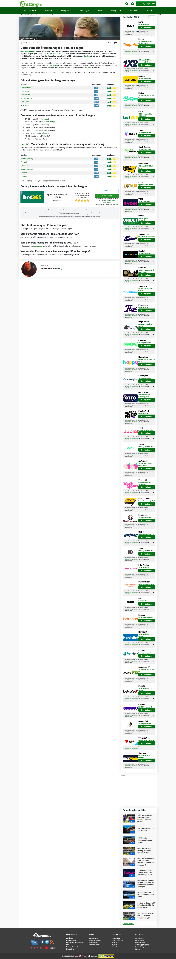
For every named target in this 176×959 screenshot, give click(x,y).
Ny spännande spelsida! (145, 430)
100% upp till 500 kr (144, 133)
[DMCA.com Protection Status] (106, 956)
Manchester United (28, 169)
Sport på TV (115, 10)
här (117, 205)
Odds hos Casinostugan (146, 584)
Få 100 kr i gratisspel (145, 707)
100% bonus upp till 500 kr (146, 670)
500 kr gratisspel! (143, 24)
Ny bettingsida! (143, 307)
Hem (22, 15)
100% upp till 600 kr (144, 517)
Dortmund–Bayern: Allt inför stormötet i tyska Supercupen (146, 905)
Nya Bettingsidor (71, 940)
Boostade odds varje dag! (146, 501)
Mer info (107, 191)
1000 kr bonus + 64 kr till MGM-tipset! (146, 271)
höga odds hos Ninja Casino (145, 325)
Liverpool (44, 119)
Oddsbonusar (93, 938)
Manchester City (48, 122)
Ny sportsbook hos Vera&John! (144, 483)
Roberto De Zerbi (27, 98)
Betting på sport (117, 940)
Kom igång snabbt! (144, 653)
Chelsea (45, 133)
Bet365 (24, 144)
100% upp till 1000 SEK (145, 447)
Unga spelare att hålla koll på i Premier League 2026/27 (145, 916)
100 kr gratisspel (143, 567)
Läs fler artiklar (128, 924)
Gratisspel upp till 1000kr (146, 237)
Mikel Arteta (25, 95)
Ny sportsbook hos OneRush (144, 756)
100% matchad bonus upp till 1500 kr (145, 42)
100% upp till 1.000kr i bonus (145, 167)
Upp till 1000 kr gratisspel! (143, 219)
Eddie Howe (25, 91)
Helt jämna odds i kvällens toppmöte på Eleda (145, 894)
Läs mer (151, 17)
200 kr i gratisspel (144, 201)
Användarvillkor (140, 942)
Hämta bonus (107, 195)
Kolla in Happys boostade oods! (146, 360)
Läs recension (57, 200)
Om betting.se (139, 938)
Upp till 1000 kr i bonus (145, 185)
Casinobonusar (94, 945)
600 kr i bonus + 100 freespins (145, 290)
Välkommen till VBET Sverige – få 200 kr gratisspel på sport (145, 872)
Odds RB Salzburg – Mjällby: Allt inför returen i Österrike (145, 850)
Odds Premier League (28, 51)
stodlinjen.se (111, 201)
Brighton (28, 73)
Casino (148, 10)
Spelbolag (84, 10)
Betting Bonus (66, 10)
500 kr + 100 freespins (145, 617)
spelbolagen (38, 246)
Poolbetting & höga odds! (146, 740)
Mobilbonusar (93, 942)
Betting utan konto (72, 947)
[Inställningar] (132, 3)
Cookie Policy (139, 947)
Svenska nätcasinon (119, 947)
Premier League (31, 39)
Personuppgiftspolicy (142, 945)
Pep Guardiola (26, 88)
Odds (99, 10)
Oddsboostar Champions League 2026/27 (144, 840)
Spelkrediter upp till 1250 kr (57, 196)
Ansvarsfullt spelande (89, 956)
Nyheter (114, 945)
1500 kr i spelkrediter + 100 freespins (145, 115)
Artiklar (27, 15)
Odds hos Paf (142, 601)
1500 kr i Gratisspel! (144, 78)
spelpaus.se (107, 203)
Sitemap (137, 949)
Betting (87, 56)
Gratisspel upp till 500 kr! (146, 534)
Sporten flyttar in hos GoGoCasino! (145, 464)
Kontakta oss (139, 940)
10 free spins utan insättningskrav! (144, 396)
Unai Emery (25, 102)
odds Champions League (52, 54)
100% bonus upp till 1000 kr (146, 96)
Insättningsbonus (95, 940)
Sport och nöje (29, 10)
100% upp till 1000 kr (145, 253)
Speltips (48, 10)
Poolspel (133, 10)
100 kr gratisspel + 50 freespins (145, 635)
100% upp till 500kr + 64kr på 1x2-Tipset (145, 61)
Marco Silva (25, 105)
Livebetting (70, 949)
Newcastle (53, 65)
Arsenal (88, 68)
